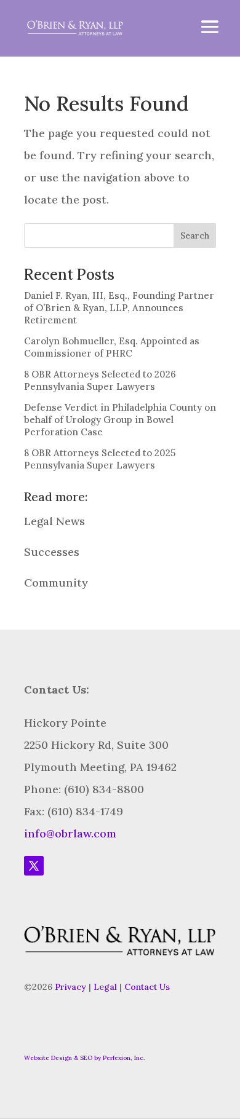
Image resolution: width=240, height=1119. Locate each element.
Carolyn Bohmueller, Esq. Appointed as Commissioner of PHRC (111, 347)
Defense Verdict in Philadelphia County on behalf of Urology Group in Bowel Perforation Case (120, 419)
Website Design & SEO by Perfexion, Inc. (84, 1058)
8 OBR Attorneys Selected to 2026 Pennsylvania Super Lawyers (100, 380)
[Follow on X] (34, 866)
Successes (51, 552)
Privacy (70, 986)
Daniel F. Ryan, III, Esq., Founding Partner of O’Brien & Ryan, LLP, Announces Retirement (119, 308)
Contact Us (147, 986)
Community (56, 582)
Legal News (54, 521)
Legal (105, 986)
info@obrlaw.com (70, 833)
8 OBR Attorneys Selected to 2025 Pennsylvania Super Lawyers (99, 459)
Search (194, 235)
